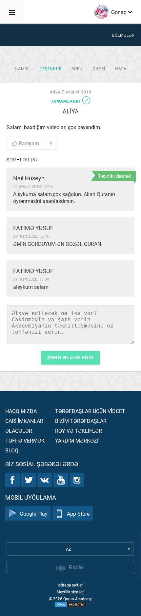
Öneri (98, 68)
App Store (78, 513)
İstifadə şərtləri (71, 584)
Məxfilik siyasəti (71, 591)
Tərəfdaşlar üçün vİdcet (90, 410)
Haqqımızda (21, 410)
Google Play (34, 513)
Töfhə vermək (25, 440)
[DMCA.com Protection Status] (70, 604)
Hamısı (22, 68)
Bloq (11, 450)
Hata (121, 68)
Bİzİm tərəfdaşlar (81, 420)
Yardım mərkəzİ (76, 440)
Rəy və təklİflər (78, 430)
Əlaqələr (18, 430)
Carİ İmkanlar (24, 420)
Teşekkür (51, 68)
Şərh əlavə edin (70, 357)
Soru (77, 68)
